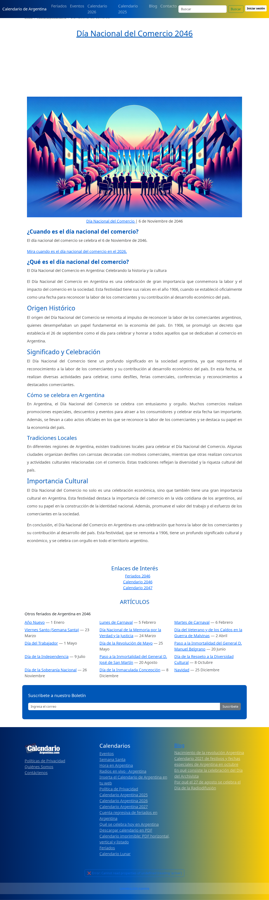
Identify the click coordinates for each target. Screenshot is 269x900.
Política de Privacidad (118, 789)
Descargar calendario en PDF (125, 830)
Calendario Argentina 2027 (123, 806)
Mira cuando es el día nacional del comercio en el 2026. (77, 251)
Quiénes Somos (39, 766)
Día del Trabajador (41, 643)
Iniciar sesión (256, 8)
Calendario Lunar (115, 853)
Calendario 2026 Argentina (134, 888)
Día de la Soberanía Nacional (51, 669)
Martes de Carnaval (192, 622)
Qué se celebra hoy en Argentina (129, 824)
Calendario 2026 (97, 9)
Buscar (236, 9)
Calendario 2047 (137, 587)
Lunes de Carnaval (116, 622)
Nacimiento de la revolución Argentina (209, 752)
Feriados (59, 6)
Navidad (181, 669)
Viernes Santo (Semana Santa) (52, 629)
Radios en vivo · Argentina (122, 771)
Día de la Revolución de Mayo (126, 643)
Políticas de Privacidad (45, 760)
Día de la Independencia (47, 656)
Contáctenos (36, 772)
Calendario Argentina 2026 (123, 800)
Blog (153, 6)
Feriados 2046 (137, 576)
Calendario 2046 (137, 581)
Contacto (168, 6)
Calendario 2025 (128, 9)
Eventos (77, 6)
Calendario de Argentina (24, 9)
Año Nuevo (35, 622)
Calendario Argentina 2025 (123, 794)
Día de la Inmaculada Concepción (129, 669)
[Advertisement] (134, 67)
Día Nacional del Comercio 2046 (134, 33)
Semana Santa (112, 759)
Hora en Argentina (116, 765)
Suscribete (230, 706)
